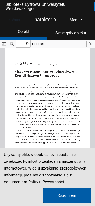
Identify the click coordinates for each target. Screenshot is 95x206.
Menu (74, 19)
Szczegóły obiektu (71, 33)
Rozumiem (67, 195)
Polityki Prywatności (46, 182)
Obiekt (23, 31)
